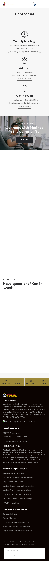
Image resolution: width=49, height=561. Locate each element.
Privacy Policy (12, 551)
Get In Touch (24, 95)
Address (24, 68)
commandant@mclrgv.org (27, 103)
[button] (44, 4)
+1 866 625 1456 (30, 100)
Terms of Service (13, 556)
